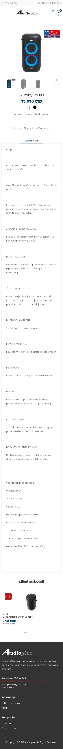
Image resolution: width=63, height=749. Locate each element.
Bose (5, 613)
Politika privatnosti (11, 703)
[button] (59, 13)
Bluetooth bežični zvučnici (37, 128)
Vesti (4, 707)
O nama (6, 723)
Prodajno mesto (10, 728)
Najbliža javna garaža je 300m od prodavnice (24, 681)
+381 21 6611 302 (10, 3)
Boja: (29, 107)
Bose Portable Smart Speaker (18, 616)
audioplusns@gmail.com (49, 3)
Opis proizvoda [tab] (31, 140)
